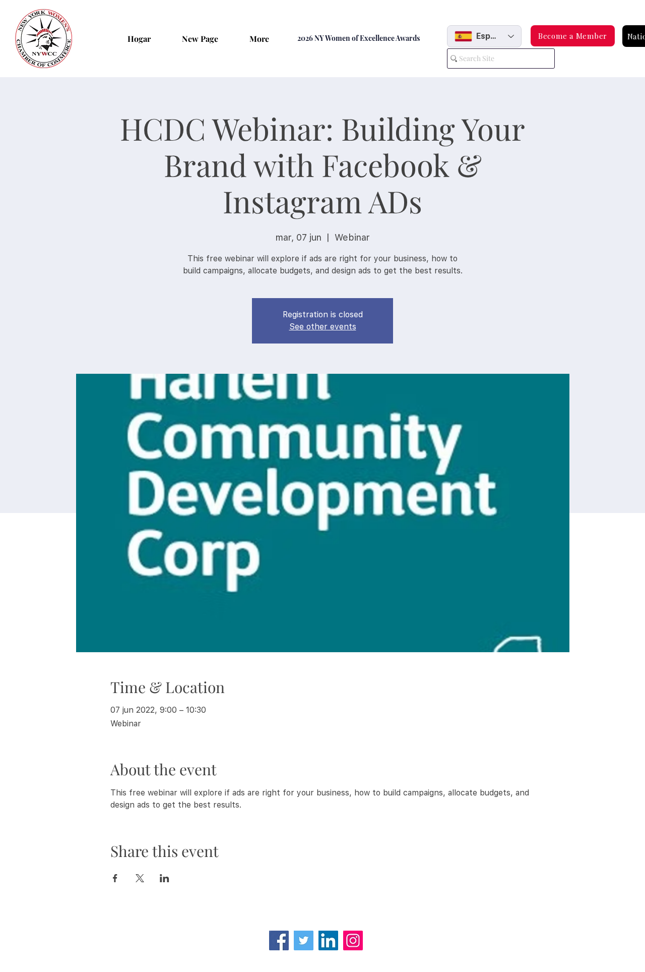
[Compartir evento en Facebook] (115, 878)
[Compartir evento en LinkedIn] (164, 878)
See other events (322, 326)
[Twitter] (303, 940)
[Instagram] (353, 940)
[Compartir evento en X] (140, 878)
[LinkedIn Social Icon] (328, 940)
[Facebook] (279, 940)
